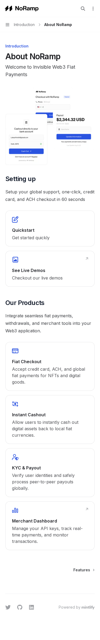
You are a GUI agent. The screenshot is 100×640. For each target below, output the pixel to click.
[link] (50, 229)
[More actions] (93, 8)
